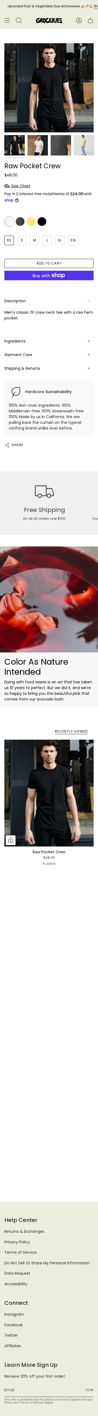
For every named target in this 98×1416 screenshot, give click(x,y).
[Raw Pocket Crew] (49, 793)
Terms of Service (20, 1252)
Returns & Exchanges (24, 1231)
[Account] (79, 20)
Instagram (14, 1314)
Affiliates (12, 1346)
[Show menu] (7, 20)
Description (15, 301)
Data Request (17, 1273)
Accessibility (15, 1284)
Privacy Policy (17, 1242)
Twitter (11, 1335)
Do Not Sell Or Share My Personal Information (47, 1263)
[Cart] (90, 20)
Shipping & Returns (22, 368)
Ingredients (15, 341)
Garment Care (18, 354)
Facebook (13, 1325)
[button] (19, 20)
